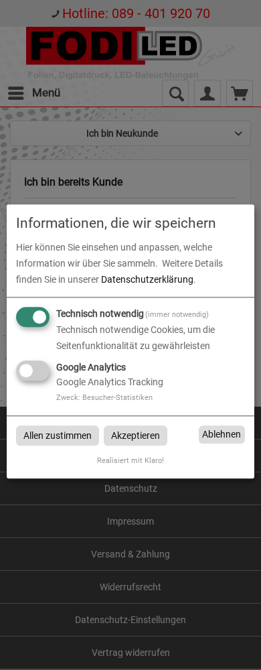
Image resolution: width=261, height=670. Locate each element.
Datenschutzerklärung (147, 279)
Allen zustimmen (57, 435)
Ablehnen (221, 434)
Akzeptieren (135, 435)
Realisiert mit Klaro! (130, 461)
